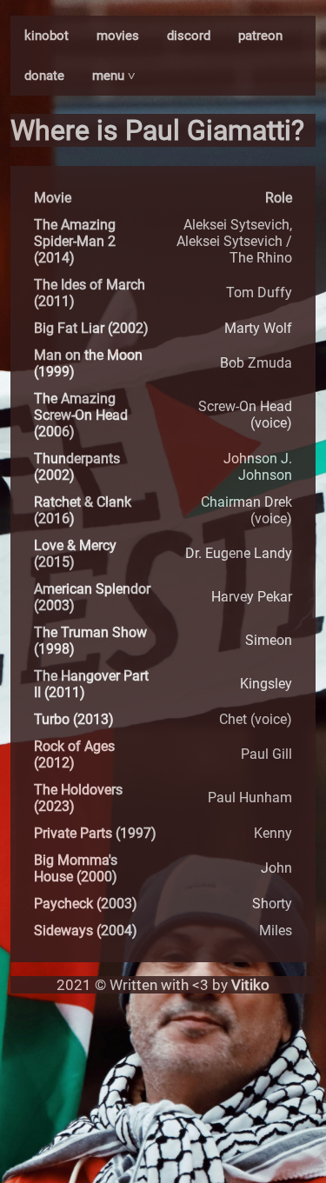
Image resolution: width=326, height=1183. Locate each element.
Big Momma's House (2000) (75, 868)
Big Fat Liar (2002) (91, 328)
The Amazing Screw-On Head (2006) (81, 415)
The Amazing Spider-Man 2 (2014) (75, 241)
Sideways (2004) (85, 930)
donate (44, 75)
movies (117, 35)
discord (188, 35)
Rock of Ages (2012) (74, 754)
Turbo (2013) (74, 719)
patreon (260, 35)
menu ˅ (114, 75)
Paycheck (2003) (85, 903)
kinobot (46, 35)
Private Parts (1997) (95, 833)
